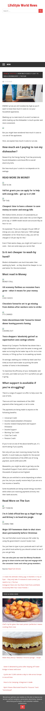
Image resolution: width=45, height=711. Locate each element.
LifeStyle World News (22, 5)
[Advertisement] (22, 38)
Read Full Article (14, 569)
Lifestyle (12, 73)
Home (6, 73)
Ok (22, 707)
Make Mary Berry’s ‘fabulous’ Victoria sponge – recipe (21, 658)
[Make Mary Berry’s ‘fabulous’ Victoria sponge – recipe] (22, 655)
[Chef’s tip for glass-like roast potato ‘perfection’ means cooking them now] (22, 622)
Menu (9, 64)
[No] (42, 703)
